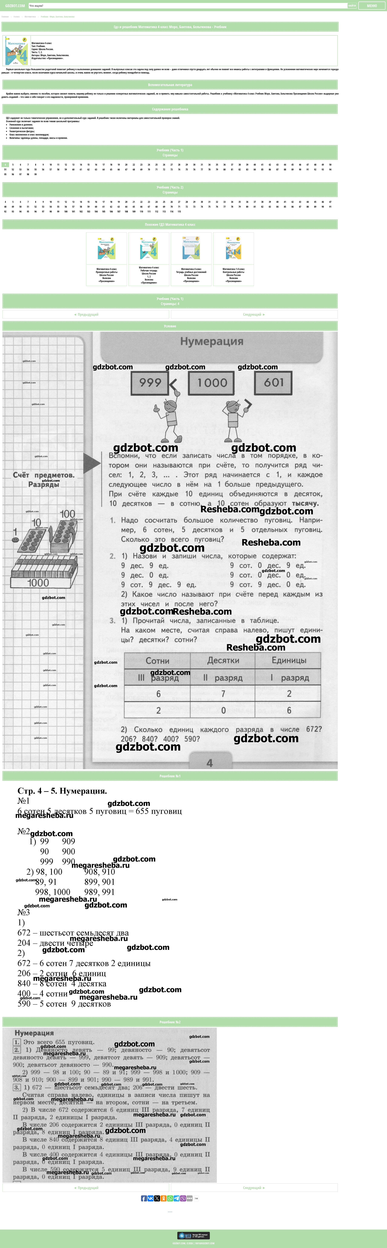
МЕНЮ (372, 5)
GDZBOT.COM (15, 5)
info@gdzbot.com (205, 1243)
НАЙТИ (352, 5)
